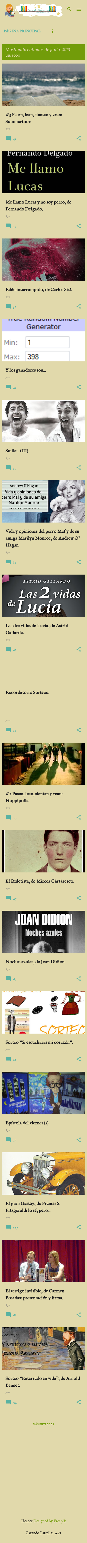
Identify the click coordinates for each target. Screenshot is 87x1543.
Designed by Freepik (49, 1521)
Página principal (22, 31)
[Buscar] (69, 9)
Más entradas (43, 1424)
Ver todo (13, 55)
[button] (78, 139)
